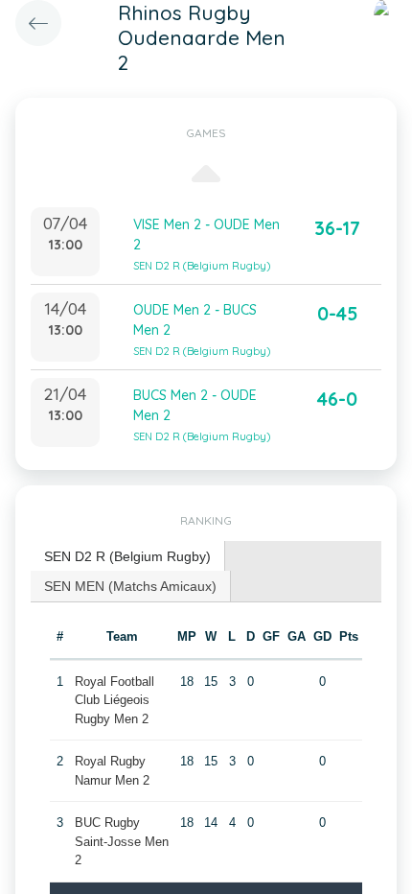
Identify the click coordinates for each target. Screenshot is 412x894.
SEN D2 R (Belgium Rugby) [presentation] (127, 556)
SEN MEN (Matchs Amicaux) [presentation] (130, 586)
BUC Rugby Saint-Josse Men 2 (122, 841)
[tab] (128, 557)
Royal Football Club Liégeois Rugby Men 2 (114, 700)
